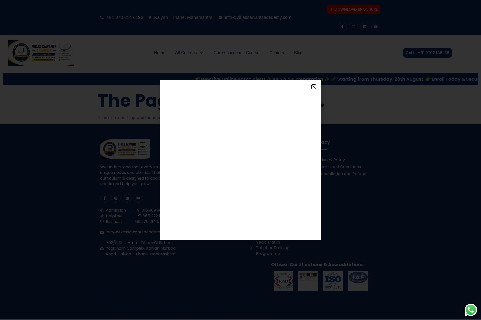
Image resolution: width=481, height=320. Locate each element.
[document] (240, 160)
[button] (314, 87)
